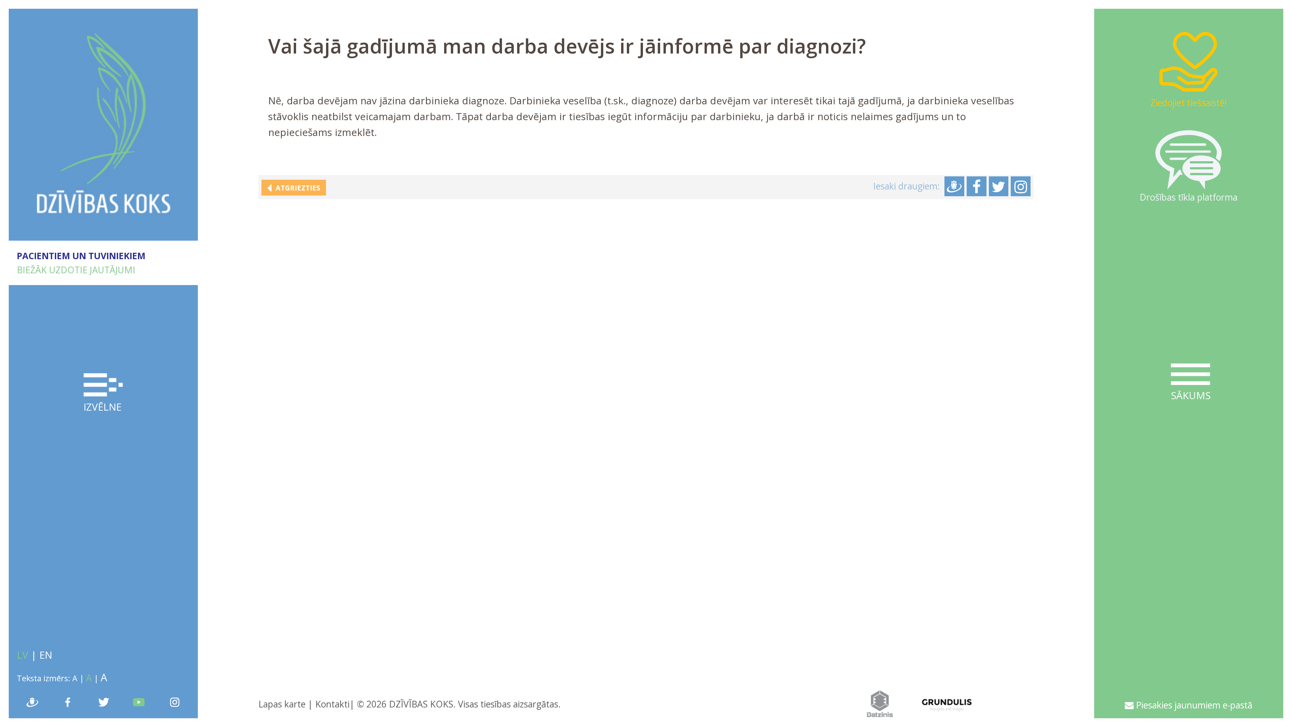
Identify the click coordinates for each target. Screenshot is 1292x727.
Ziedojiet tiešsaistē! (1188, 103)
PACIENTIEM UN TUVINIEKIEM (81, 256)
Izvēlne (102, 407)
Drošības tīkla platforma (1188, 197)
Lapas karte (282, 704)
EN (45, 655)
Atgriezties (296, 188)
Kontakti (332, 704)
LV (22, 655)
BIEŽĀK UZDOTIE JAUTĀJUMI (76, 270)
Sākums (1191, 395)
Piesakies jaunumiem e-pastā (1193, 705)
